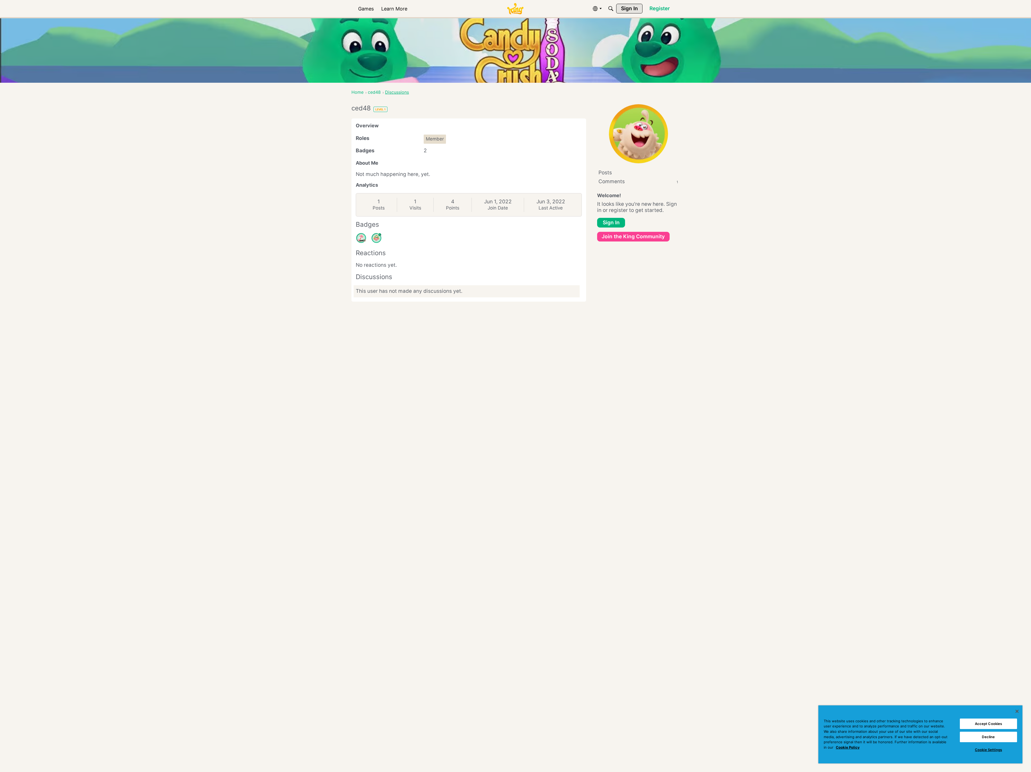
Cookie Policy (848, 747)
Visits (415, 208)
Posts (379, 208)
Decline (988, 737)
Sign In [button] (611, 222)
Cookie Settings (988, 750)
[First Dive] (376, 238)
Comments (638, 181)
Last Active (551, 208)
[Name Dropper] (361, 238)
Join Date (498, 208)
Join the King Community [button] (633, 236)
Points (452, 208)
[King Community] (515, 9)
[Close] (1017, 711)
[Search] (611, 8)
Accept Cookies (988, 724)
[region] (920, 734)
